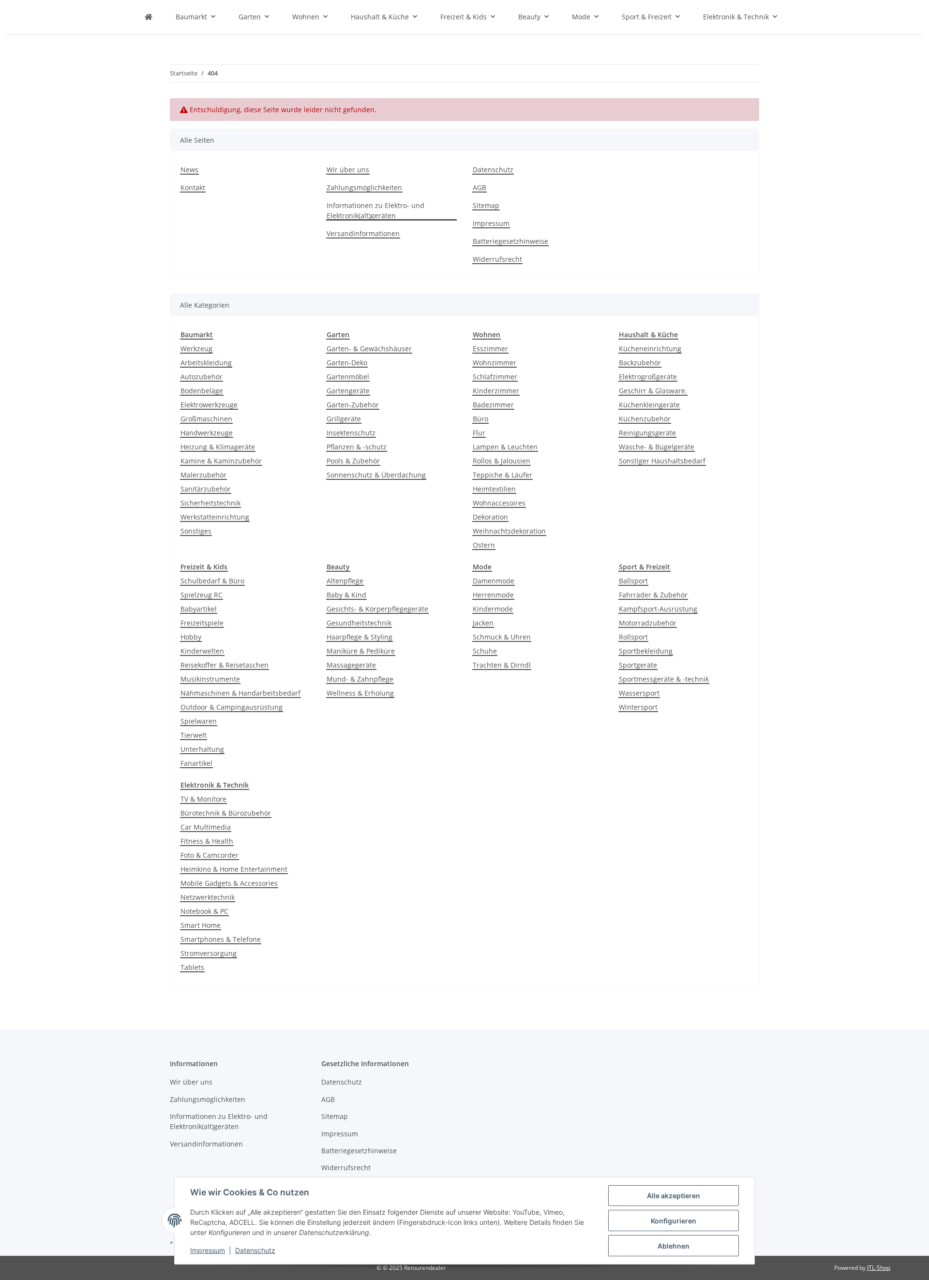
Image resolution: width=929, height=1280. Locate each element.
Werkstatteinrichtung (214, 516)
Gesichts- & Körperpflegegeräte (377, 608)
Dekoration (490, 516)
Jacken (483, 622)
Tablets (192, 967)
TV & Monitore (203, 799)
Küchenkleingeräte (649, 404)
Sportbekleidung (646, 650)
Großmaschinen (206, 418)
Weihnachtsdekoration (509, 531)
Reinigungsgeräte (647, 432)
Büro (480, 418)
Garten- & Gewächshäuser (369, 348)
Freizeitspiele (202, 622)
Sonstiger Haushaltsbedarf (662, 460)
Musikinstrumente (210, 679)
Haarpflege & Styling (359, 636)
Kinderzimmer (496, 390)
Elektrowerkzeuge (209, 404)
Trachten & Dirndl (502, 665)
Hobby (190, 636)
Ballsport (633, 580)
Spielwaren (198, 721)
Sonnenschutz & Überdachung (376, 474)
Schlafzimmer (495, 376)
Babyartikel (198, 608)
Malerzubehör (203, 474)
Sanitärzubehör (205, 488)
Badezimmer (493, 404)
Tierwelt (193, 735)
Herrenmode (493, 594)
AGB (479, 187)
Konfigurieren (673, 1221)
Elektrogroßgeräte (648, 376)
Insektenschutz (351, 432)
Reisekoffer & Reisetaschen (224, 665)
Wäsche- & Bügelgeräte (656, 446)
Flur (479, 432)
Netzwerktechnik (207, 897)
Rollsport (633, 636)
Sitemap (486, 205)
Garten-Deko (347, 362)
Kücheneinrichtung (650, 348)
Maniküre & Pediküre (361, 650)
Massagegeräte (351, 665)
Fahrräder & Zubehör (653, 594)
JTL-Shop (878, 1268)
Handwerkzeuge (206, 432)
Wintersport (638, 707)
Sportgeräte (638, 665)
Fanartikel (196, 763)
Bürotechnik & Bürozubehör (225, 813)
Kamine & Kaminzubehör (221, 460)
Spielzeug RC (201, 594)
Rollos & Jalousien (501, 460)
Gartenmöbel (348, 376)
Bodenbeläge (201, 390)
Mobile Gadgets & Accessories (229, 883)
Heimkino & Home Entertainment (233, 869)
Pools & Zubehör (353, 460)
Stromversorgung (208, 953)
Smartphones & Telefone (220, 939)
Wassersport (639, 693)
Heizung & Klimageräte (217, 446)
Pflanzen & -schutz (357, 446)
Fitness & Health (206, 841)
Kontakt (192, 187)
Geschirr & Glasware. (653, 390)
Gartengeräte (348, 390)
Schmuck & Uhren (502, 636)
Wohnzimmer (494, 362)
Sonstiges (195, 531)
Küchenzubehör (645, 418)
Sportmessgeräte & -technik (664, 679)
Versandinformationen (363, 233)
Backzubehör (640, 362)
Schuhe (485, 650)
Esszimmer (490, 348)
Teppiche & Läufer (502, 474)
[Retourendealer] (148, 16)
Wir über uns (348, 169)
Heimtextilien (494, 488)
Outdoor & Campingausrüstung (231, 707)
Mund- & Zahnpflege (360, 679)
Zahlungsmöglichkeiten (364, 187)
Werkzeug (196, 348)
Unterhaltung (202, 749)
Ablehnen (673, 1246)
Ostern (484, 545)
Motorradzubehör (647, 622)
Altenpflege (345, 580)
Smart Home (200, 925)
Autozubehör (201, 376)
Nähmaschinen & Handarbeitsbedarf (240, 693)
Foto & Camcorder (209, 855)
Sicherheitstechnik (210, 502)
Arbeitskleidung (206, 362)
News (189, 169)
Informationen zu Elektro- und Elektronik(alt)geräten (375, 210)
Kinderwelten (202, 650)
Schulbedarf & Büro (212, 580)
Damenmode (493, 580)
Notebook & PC (204, 911)
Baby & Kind (346, 594)
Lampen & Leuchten (505, 446)
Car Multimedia (205, 827)
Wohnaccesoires (499, 502)
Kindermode (493, 608)
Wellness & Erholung (360, 693)
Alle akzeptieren (673, 1195)
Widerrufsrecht (497, 259)
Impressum (207, 1250)
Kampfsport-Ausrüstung (658, 608)
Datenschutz (255, 1250)
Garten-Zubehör (353, 404)
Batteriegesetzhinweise (510, 241)
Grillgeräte (344, 418)
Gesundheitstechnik (359, 622)
